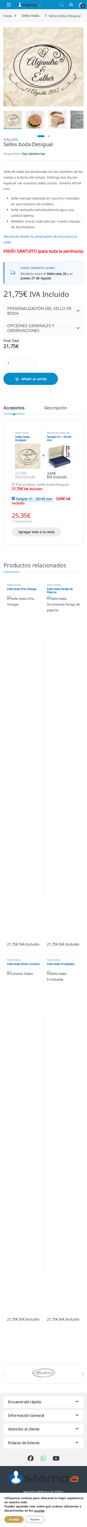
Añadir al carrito (34, 379)
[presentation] (82, 1374)
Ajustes (35, 1519)
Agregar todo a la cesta (36, 532)
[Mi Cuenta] (71, 4)
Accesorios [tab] (14, 408)
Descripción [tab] (55, 408)
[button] (43, 310)
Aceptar (14, 1519)
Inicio (7, 15)
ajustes (39, 1511)
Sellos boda (30, 15)
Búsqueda (61, 4)
